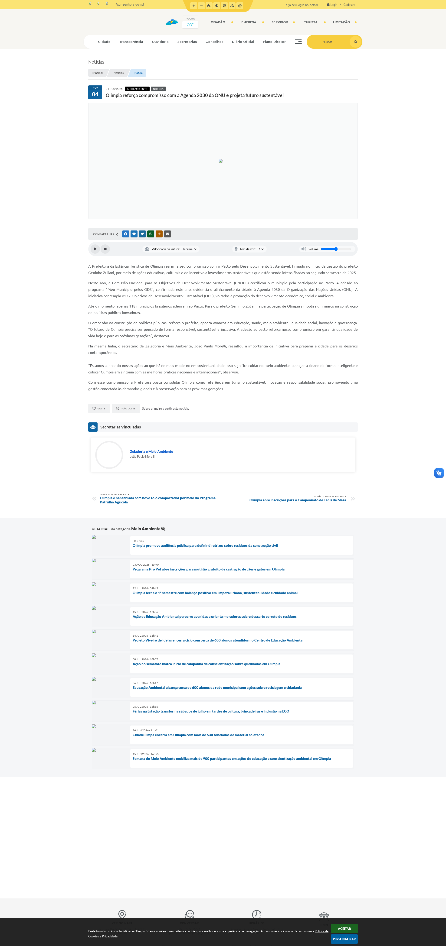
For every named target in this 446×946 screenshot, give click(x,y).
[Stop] (105, 249)
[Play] (95, 249)
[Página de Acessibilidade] (239, 5)
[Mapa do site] (232, 5)
